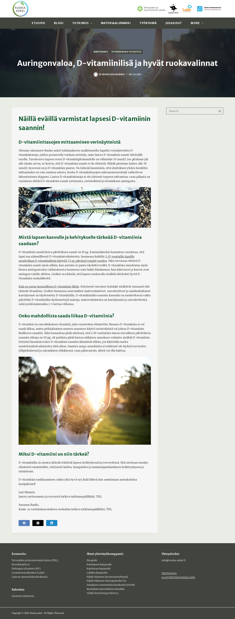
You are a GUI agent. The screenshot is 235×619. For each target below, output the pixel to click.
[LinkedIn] (51, 523)
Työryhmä (148, 23)
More (195, 23)
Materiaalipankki (116, 23)
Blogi (58, 23)
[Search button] (219, 111)
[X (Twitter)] (38, 523)
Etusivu (38, 23)
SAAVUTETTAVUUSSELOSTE (178, 577)
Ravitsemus (101, 51)
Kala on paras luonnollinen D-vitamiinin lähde (49, 286)
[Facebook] (24, 523)
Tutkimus (80, 23)
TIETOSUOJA (169, 573)
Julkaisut (173, 23)
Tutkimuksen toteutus (126, 51)
